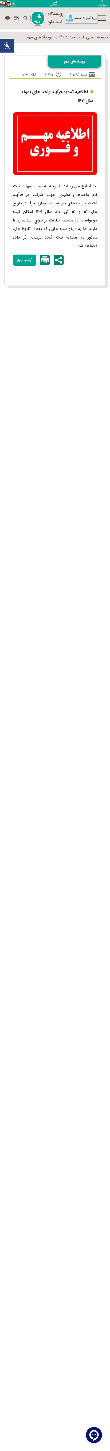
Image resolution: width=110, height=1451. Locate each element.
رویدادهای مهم (39, 37)
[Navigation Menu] (102, 18)
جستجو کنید (25, 18)
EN (16, 18)
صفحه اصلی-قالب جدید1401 (83, 37)
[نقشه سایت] (7, 18)
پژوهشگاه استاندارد (56, 18)
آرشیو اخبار (24, 260)
